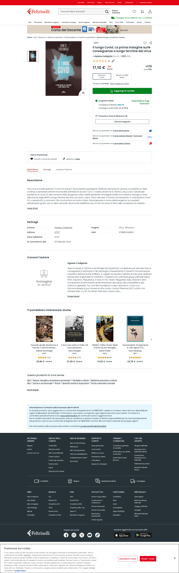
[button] (107, 11)
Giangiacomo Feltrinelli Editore (140, 450)
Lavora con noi (33, 453)
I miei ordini (96, 449)
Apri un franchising (77, 443)
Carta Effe (52, 446)
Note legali (33, 390)
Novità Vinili (53, 511)
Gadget (137, 510)
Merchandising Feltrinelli (140, 501)
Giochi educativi (98, 506)
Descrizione (32, 169)
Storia (57, 383)
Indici (51, 468)
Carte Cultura (54, 457)
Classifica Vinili (55, 515)
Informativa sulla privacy (120, 459)
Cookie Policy (20, 570)
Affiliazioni (74, 447)
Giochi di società (98, 510)
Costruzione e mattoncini (96, 501)
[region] (89, 558)
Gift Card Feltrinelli (56, 453)
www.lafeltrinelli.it (68, 415)
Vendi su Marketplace (78, 454)
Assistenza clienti (146, 3)
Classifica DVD (76, 504)
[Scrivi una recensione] (113, 61)
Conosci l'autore (64, 169)
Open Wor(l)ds (118, 511)
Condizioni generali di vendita (121, 447)
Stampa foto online (56, 471)
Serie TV (73, 511)
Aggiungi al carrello (124, 90)
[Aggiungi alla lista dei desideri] (145, 43)
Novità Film (74, 500)
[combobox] (84, 11)
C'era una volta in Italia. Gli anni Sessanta (74, 346)
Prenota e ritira (54, 449)
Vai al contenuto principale (38, 3)
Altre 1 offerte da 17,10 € (119, 84)
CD (50, 497)
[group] (121, 18)
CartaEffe (80, 3)
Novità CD (52, 500)
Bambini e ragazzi (77, 515)
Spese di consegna (99, 464)
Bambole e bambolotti (95, 515)
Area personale (97, 446)
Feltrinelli (105, 84)
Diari (114, 500)
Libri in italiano (33, 497)
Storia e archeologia (43, 383)
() (109, 61)
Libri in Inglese (32, 504)
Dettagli (47, 169)
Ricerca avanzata (116, 11)
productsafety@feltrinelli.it (93, 426)
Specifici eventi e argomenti (75, 383)
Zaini (115, 504)
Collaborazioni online (78, 458)
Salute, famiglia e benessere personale (51, 380)
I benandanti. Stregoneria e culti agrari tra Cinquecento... (135, 346)
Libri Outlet (31, 500)
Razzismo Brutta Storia (140, 468)
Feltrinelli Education (142, 464)
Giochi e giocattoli (98, 497)
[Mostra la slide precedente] (27, 339)
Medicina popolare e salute (104, 380)
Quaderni (116, 515)
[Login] (150, 11)
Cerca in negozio (122, 121)
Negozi (99, 3)
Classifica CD (54, 504)
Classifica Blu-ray (77, 508)
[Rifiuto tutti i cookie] (175, 558)
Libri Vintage (32, 508)
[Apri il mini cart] (142, 11)
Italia (77, 159)
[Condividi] (150, 42)
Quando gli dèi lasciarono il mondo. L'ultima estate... (44, 346)
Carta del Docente (121, 131)
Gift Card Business (77, 450)
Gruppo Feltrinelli (140, 446)
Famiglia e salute (80, 380)
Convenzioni (129, 3)
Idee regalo (138, 497)
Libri (29, 380)
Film (71, 497)
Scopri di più (73, 296)
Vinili (50, 508)
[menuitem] (30, 22)
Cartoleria (117, 497)
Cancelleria (117, 508)
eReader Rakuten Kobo (141, 515)
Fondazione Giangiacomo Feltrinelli (140, 457)
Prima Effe (74, 461)
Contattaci (95, 460)
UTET (123, 56)
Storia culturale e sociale (103, 383)
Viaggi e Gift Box (140, 506)
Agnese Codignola (103, 56)
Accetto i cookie (148, 558)
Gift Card (90, 3)
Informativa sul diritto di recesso (121, 453)
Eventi (120, 3)
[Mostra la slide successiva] (151, 339)
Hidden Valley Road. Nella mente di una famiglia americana (105, 346)
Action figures (96, 520)
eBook (29, 511)
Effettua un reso (97, 453)
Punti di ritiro (109, 3)
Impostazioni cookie (127, 558)
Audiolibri (31, 515)
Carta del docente (56, 460)
